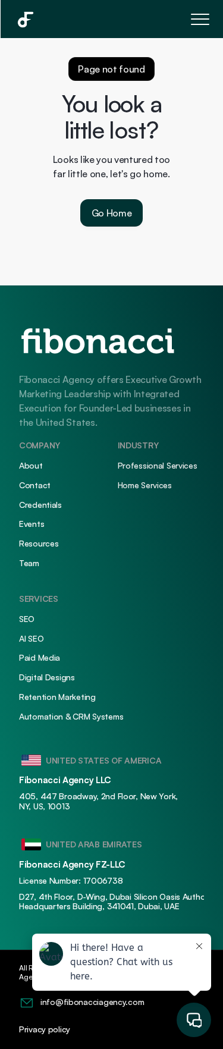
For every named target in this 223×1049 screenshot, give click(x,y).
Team (29, 563)
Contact (35, 485)
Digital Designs (47, 677)
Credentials (40, 505)
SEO (26, 619)
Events (31, 524)
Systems (107, 716)
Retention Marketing (57, 697)
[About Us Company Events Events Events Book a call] (111, 19)
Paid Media (39, 657)
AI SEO (31, 638)
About (31, 465)
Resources (38, 543)
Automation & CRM (54, 716)
